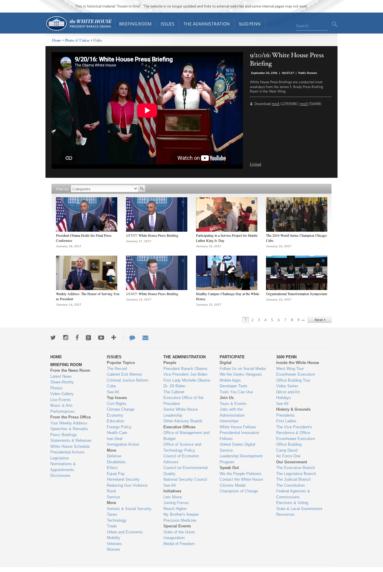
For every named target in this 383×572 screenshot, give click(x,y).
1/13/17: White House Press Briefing (152, 293)
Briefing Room (135, 23)
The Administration (206, 23)
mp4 (275, 103)
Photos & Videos (77, 40)
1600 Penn (250, 23)
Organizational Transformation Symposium (296, 293)
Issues (167, 23)
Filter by (62, 189)
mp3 (304, 103)
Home (78, 23)
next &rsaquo (320, 320)
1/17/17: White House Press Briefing (152, 235)
